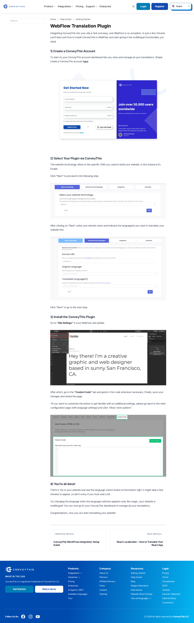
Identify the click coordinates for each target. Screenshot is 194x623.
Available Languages (77, 594)
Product (48, 6)
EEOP (164, 585)
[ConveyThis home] (14, 7)
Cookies (166, 590)
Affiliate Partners (107, 581)
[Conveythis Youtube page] (38, 616)
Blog (133, 581)
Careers (103, 590)
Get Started (19, 589)
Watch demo (49, 589)
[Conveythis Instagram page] (30, 616)
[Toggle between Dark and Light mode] (134, 6)
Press (102, 585)
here (85, 61)
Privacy (165, 573)
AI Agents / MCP (75, 590)
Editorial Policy (169, 598)
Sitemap (103, 594)
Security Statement (171, 594)
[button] (180, 6)
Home (53, 19)
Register (159, 6)
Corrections (167, 602)
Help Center (66, 19)
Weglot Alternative (139, 585)
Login (143, 6)
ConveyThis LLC (181, 616)
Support (90, 6)
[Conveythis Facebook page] (23, 616)
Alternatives (136, 590)
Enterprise (105, 6)
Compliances (168, 581)
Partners (103, 577)
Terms (165, 577)
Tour (70, 598)
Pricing (79, 6)
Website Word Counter (142, 594)
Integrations (64, 6)
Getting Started (83, 19)
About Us (103, 573)
